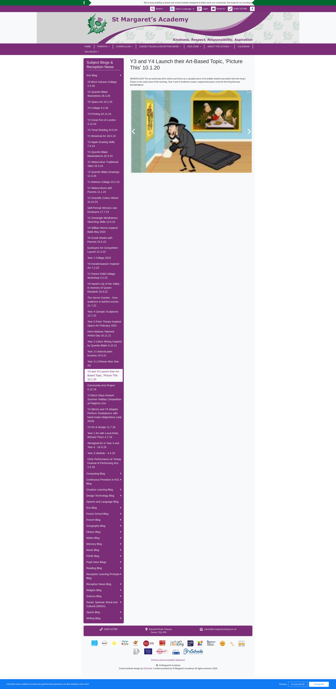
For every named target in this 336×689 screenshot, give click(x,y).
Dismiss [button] (283, 684)
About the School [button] (219, 46)
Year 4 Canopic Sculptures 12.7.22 (102, 313)
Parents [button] (102, 46)
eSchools (147, 668)
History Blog (93, 531)
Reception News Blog (98, 584)
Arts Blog (91, 75)
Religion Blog (93, 590)
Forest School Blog (97, 513)
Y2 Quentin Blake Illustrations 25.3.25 (98, 93)
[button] (133, 131)
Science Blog (93, 596)
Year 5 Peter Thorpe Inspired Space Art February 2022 (104, 323)
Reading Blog (94, 568)
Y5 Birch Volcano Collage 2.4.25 (102, 83)
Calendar (244, 46)
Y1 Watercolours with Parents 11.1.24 (99, 190)
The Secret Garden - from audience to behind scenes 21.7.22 (103, 301)
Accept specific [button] (298, 684)
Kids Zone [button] (193, 46)
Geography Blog (95, 525)
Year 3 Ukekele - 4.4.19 (101, 453)
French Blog (93, 519)
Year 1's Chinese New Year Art (103, 363)
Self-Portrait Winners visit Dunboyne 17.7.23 (102, 209)
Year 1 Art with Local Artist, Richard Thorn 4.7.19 (103, 435)
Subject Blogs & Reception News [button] (159, 46)
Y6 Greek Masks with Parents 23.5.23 (99, 239)
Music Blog (92, 550)
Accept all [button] (319, 684)
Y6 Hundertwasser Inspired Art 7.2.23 (103, 265)
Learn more (83, 684)
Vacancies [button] (91, 52)
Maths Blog (92, 537)
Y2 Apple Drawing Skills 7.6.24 (101, 144)
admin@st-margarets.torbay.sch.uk (220, 629)
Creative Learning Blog (99, 489)
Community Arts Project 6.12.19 (101, 387)
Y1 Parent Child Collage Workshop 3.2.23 (101, 275)
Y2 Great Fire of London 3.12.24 (101, 122)
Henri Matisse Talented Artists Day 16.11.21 (100, 333)
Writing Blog (93, 618)
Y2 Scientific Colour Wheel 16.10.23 (102, 200)
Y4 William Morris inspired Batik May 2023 (102, 229)
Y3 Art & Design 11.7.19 (101, 427)
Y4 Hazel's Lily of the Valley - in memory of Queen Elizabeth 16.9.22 (104, 287)
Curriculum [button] (123, 46)
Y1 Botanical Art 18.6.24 (101, 136)
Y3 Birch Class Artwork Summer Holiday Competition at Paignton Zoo (104, 399)
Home (88, 46)
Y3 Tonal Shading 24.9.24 (102, 130)
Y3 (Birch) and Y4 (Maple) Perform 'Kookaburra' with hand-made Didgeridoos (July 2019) (104, 415)
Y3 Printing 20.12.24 (99, 113)
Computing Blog (95, 473)
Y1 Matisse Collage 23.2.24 (103, 181)
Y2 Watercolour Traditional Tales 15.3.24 (102, 164)
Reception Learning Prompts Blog (103, 576)
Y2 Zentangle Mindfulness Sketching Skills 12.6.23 (102, 219)
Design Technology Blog (100, 495)
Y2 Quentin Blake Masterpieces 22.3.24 (100, 154)
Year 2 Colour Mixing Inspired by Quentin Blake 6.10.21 (104, 343)
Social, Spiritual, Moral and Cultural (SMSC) (101, 604)
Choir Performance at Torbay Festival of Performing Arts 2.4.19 (104, 463)
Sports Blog (93, 612)
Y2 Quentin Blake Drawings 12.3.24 (103, 174)
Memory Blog (94, 544)
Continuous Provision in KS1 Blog (102, 481)
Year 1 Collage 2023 (99, 257)
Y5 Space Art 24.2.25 (99, 101)
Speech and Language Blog (102, 501)
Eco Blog (91, 507)
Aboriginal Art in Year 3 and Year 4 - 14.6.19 (103, 445)
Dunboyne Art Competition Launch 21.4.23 (102, 249)
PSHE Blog (92, 556)
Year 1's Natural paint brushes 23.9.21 (99, 353)
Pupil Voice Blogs (96, 562)
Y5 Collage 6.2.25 (97, 107)
